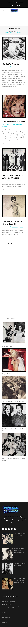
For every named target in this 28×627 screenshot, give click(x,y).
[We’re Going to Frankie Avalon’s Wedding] (14, 159)
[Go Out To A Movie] (14, 48)
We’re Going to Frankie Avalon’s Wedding (12, 176)
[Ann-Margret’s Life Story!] (14, 106)
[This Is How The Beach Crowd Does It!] (14, 206)
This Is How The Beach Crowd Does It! (12, 222)
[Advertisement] (14, 20)
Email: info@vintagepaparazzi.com (12, 607)
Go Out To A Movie (10, 64)
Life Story (20, 124)
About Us (4, 622)
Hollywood (14, 67)
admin (21, 67)
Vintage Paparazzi (13, 31)
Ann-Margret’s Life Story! (13, 121)
